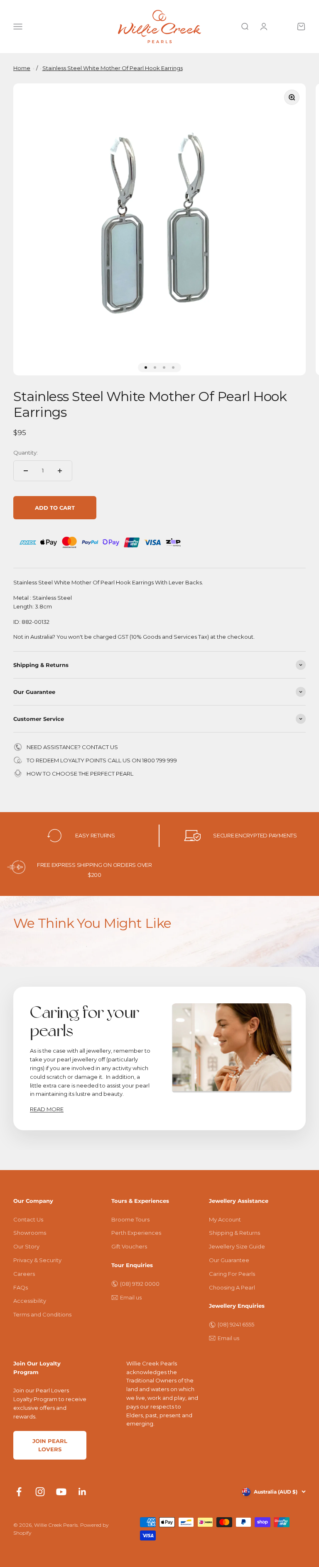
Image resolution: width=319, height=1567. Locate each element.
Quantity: (25, 452)
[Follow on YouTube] (61, 1491)
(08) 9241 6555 (236, 1324)
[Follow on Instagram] (40, 1491)
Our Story (26, 1246)
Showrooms (29, 1232)
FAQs (20, 1287)
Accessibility (29, 1300)
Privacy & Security (37, 1260)
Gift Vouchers (129, 1246)
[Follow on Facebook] (19, 1491)
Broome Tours (130, 1219)
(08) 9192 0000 (140, 1283)
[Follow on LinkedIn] (82, 1491)
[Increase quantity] (60, 471)
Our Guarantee (229, 1260)
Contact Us (28, 1219)
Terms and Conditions (42, 1314)
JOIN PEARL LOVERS (49, 1445)
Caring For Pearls (232, 1273)
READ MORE (47, 1109)
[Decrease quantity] (26, 471)
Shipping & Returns (234, 1232)
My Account (225, 1219)
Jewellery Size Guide (237, 1246)
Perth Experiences (136, 1232)
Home (21, 68)
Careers (24, 1273)
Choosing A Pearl (232, 1287)
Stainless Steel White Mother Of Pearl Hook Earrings (112, 68)
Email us (131, 1297)
